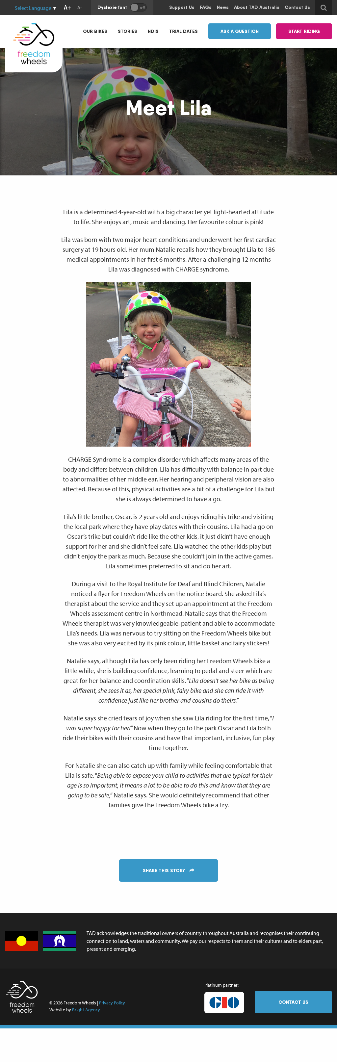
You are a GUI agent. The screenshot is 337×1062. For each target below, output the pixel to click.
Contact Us (293, 1002)
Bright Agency (86, 1010)
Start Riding (304, 31)
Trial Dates (183, 31)
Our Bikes (95, 31)
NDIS (153, 31)
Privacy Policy (112, 1003)
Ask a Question (239, 31)
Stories (127, 31)
